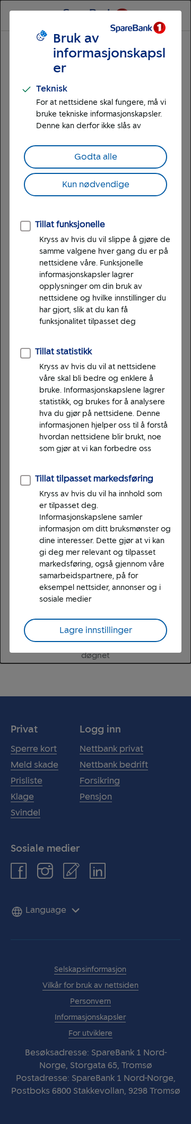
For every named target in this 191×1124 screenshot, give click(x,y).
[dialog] (95, 331)
